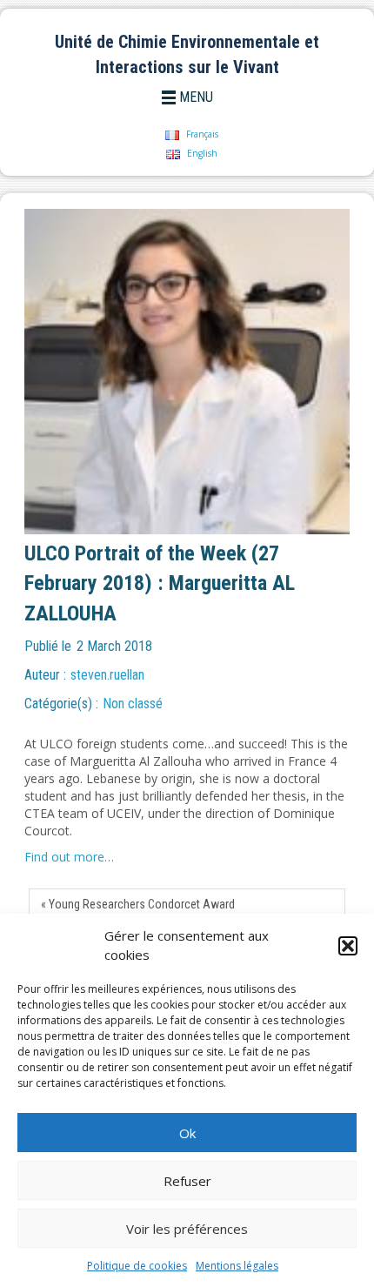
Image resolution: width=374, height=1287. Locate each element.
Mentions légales (237, 1265)
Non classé (133, 703)
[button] (348, 946)
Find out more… (69, 856)
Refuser (187, 1181)
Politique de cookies (137, 1265)
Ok (187, 1133)
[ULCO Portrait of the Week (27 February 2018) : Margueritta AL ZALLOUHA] (182, 371)
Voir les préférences (187, 1228)
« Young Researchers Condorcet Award (138, 904)
